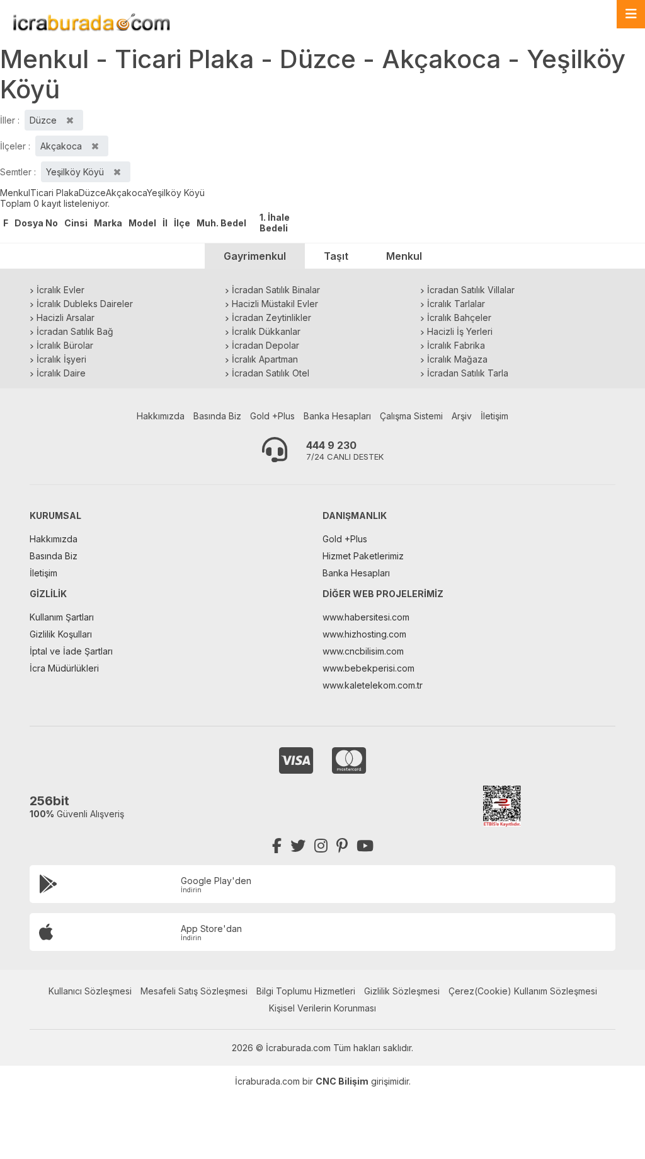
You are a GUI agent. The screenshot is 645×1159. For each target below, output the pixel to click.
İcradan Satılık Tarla (467, 373)
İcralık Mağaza (457, 359)
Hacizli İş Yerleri (460, 331)
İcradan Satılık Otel (270, 373)
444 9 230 (331, 445)
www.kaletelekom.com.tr (372, 685)
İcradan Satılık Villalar (471, 289)
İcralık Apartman (265, 359)
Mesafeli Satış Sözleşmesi (194, 991)
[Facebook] (277, 846)
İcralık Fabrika (456, 345)
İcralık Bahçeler (459, 317)
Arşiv (462, 416)
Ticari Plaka (54, 192)
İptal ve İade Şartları (71, 651)
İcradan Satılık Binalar (276, 289)
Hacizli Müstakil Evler (275, 303)
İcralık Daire (61, 373)
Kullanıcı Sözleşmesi (90, 991)
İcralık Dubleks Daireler (85, 303)
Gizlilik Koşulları (61, 634)
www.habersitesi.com (365, 617)
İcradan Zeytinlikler (271, 317)
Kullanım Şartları (62, 617)
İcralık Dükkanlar (266, 331)
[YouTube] (365, 846)
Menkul (15, 192)
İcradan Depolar (265, 345)
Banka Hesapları (337, 416)
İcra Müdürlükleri (64, 668)
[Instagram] (321, 846)
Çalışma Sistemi (411, 416)
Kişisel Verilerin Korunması (322, 1008)
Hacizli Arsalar (65, 317)
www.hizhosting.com (364, 634)
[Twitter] (297, 846)
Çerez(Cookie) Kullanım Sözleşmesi (522, 991)
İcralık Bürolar (65, 345)
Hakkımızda (161, 416)
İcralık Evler (60, 289)
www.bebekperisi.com (368, 668)
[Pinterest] (342, 846)
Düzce (92, 192)
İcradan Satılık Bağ (75, 331)
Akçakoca (126, 192)
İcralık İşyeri (61, 359)
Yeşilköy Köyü (176, 192)
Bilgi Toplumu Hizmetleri (305, 991)
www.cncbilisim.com (363, 651)
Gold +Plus (272, 416)
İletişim (494, 416)
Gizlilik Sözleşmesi (402, 991)
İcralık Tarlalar (456, 303)
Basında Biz (217, 416)
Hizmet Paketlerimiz (363, 555)
